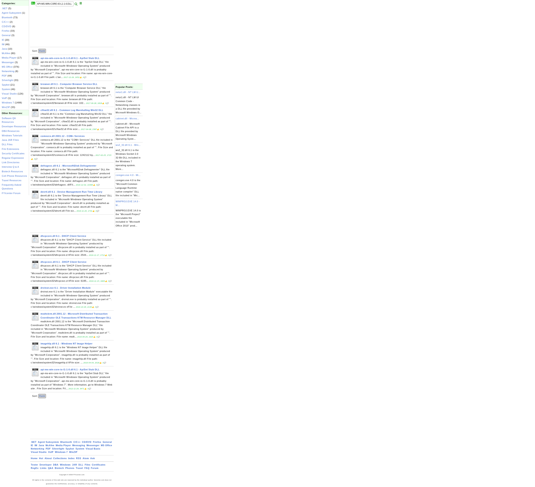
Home (34, 458)
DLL (80, 465)
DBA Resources (11, 131)
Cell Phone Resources (14, 176)
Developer (46, 465)
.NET (5, 8)
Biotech (59, 468)
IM (3, 44)
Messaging (78, 445)
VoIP (4, 98)
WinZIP (6, 107)
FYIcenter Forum (11, 193)
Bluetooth (7, 17)
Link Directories (11, 162)
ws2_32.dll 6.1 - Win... (128, 145)
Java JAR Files (10, 140)
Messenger (8, 62)
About (48, 458)
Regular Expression (13, 158)
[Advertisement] (15, 237)
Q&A (50, 468)
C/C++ (5, 22)
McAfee (6, 53)
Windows (65, 465)
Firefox (6, 31)
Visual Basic (93, 449)
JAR (74, 465)
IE (3, 40)
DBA (56, 465)
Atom (86, 458)
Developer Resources (14, 126)
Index (71, 458)
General (6, 35)
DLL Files (7, 144)
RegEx (35, 468)
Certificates (98, 465)
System (6, 89)
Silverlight (7, 80)
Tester (34, 465)
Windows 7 (8, 102)
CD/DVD (6, 26)
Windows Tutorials (12, 135)
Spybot (6, 85)
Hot (41, 458)
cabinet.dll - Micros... (127, 118)
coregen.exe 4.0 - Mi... (128, 175)
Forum (95, 468)
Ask (92, 458)
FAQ (86, 468)
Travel (79, 468)
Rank (42, 51)
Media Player (9, 58)
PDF (4, 76)
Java (4, 49)
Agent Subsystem (11, 13)
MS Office (7, 67)
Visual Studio (9, 94)
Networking (8, 71)
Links (43, 468)
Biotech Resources (12, 171)
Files (87, 465)
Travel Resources (11, 180)
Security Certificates (13, 153)
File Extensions (10, 149)
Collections (60, 458)
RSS (78, 458)
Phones (69, 468)
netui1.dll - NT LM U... (128, 92)
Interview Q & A (10, 167)
